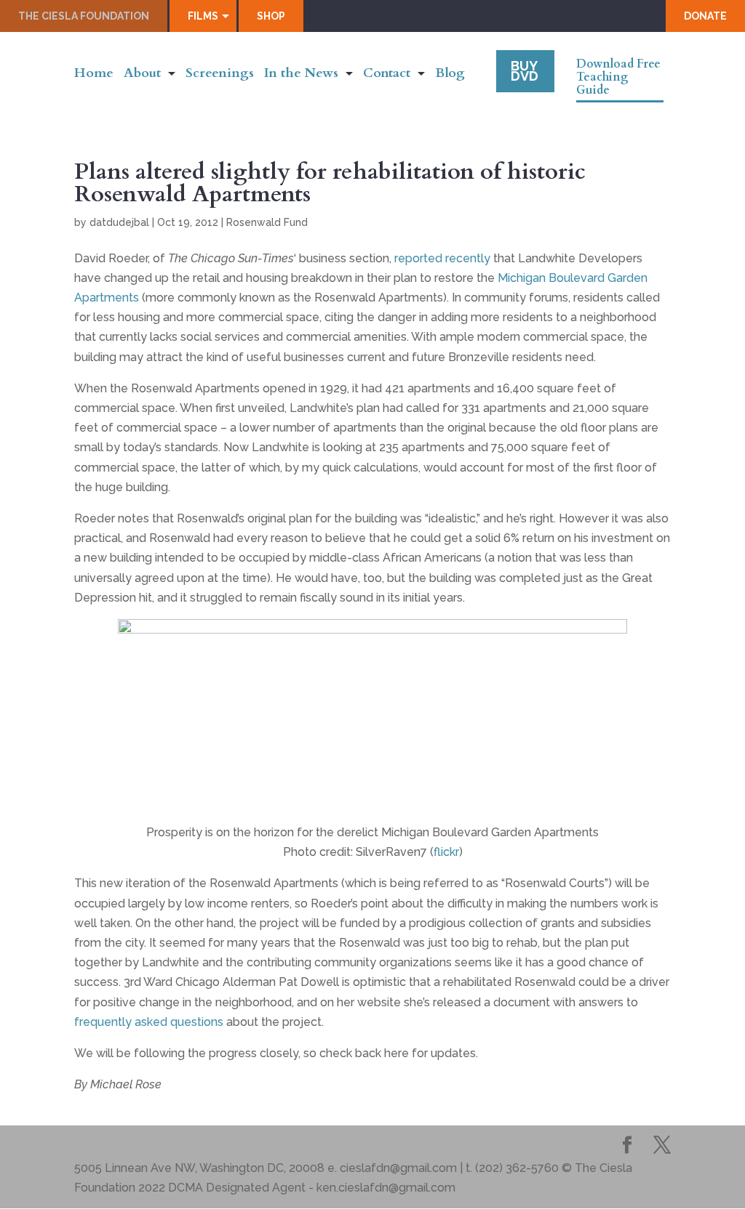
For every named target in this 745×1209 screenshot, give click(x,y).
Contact (386, 75)
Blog (450, 75)
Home (93, 75)
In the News (301, 75)
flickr (446, 852)
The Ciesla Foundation (83, 16)
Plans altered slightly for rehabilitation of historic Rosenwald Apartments (330, 182)
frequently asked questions (148, 1022)
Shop (271, 16)
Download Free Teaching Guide (618, 77)
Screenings (220, 75)
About (142, 75)
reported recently (442, 258)
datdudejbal (119, 222)
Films (203, 16)
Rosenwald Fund (267, 222)
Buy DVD (524, 71)
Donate (705, 16)
